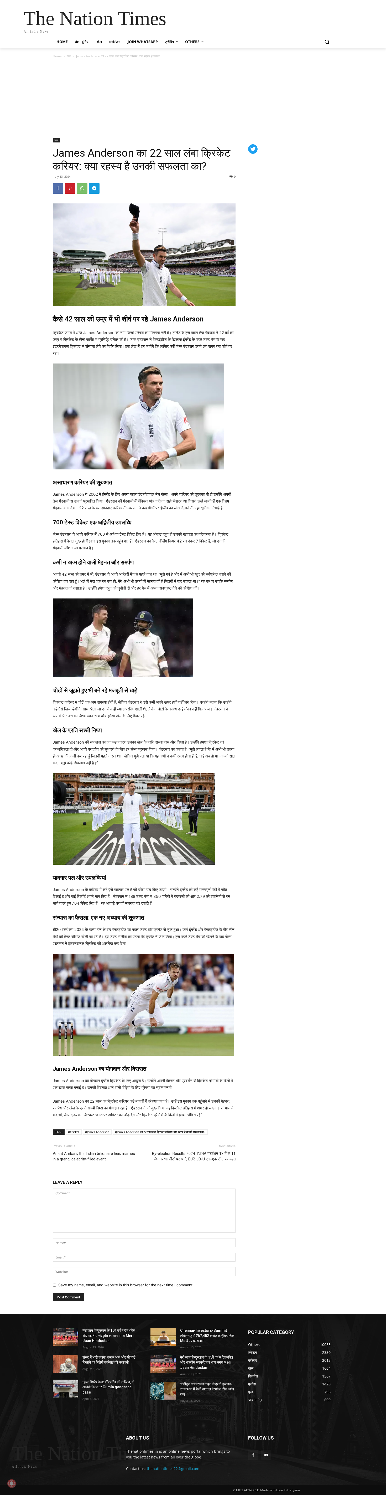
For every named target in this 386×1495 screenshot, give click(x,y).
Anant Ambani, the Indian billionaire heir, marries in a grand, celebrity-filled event (94, 1156)
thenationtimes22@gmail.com (173, 1468)
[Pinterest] (70, 188)
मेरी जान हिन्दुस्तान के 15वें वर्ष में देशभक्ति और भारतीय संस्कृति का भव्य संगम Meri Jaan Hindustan (108, 1335)
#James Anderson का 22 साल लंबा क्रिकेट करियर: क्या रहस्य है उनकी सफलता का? (160, 1132)
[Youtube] (266, 1455)
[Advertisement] (193, 98)
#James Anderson (97, 1132)
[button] (327, 41)
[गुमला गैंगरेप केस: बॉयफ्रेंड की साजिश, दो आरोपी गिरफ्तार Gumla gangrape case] (65, 1388)
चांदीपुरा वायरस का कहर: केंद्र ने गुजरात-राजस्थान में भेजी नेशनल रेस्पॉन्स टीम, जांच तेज (207, 1389)
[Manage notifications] (11, 1483)
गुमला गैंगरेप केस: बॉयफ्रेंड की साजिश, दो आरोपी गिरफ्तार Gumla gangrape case (108, 1387)
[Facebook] (58, 188)
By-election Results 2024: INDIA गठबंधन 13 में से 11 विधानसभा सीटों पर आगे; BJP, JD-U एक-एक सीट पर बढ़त (194, 1156)
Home (57, 56)
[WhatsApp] (82, 188)
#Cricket (73, 1132)
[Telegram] (94, 188)
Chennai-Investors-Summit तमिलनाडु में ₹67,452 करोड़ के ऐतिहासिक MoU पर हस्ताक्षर (207, 1335)
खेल (69, 56)
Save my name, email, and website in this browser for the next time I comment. (126, 1285)
